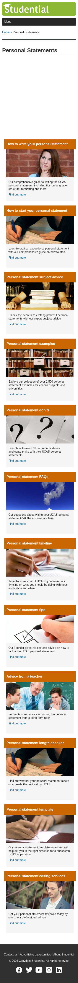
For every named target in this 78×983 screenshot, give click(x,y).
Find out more (17, 194)
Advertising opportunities (35, 954)
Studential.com (34, 9)
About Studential (63, 954)
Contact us (11, 954)
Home (6, 32)
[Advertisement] (39, 97)
